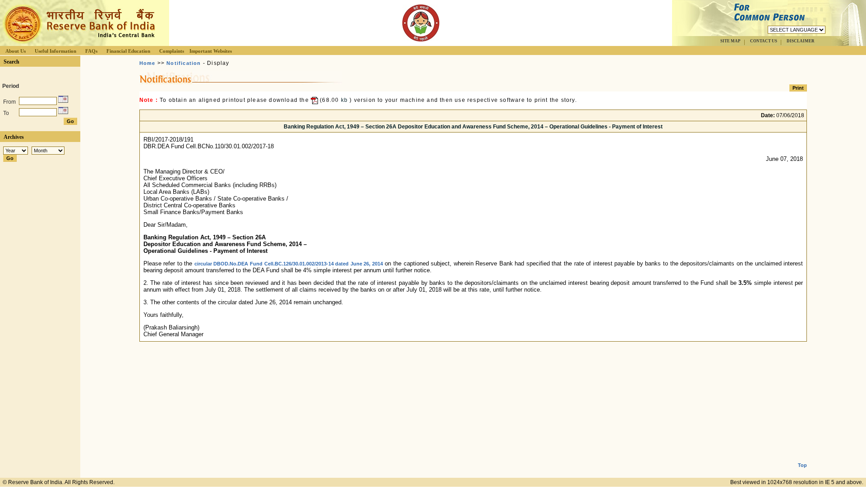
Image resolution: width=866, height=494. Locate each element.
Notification (183, 63)
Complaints (171, 51)
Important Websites (210, 51)
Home (147, 63)
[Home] (78, 43)
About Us (15, 51)
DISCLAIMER (801, 41)
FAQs (91, 51)
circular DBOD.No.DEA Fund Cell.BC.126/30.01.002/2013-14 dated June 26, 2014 (288, 263)
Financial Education (128, 51)
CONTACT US (763, 41)
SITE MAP (730, 41)
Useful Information (55, 51)
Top (802, 465)
